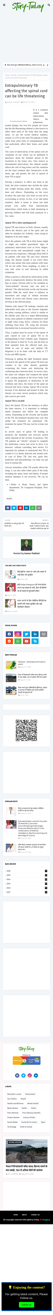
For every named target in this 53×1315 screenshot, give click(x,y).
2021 (27, 892)
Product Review (13, 1118)
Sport (43, 1122)
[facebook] (9, 634)
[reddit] (9, 641)
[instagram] (18, 634)
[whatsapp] (18, 641)
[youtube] (26, 641)
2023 (27, 884)
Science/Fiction (29, 1118)
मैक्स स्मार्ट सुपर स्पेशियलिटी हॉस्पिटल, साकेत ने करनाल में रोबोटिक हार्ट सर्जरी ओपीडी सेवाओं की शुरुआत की (32, 690)
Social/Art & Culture (29, 1122)
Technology (11, 1127)
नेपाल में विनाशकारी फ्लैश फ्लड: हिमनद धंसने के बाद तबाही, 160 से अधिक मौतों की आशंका (32, 676)
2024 (27, 879)
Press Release (13, 1113)
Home (7, 75)
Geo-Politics (12, 1099)
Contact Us (35, 1215)
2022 (27, 888)
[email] (43, 634)
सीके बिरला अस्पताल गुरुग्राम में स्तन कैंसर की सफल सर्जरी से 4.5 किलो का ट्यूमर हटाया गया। (32, 847)
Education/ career (14, 1094)
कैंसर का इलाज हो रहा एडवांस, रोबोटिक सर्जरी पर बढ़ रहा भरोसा (31, 809)
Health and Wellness (15, 1104)
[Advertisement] (26, 30)
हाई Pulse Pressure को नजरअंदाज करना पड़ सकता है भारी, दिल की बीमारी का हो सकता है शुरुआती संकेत (31, 587)
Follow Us (26, 1304)
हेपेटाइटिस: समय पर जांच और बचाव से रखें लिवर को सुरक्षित (31, 573)
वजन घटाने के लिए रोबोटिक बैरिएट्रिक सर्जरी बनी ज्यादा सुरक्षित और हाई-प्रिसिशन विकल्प (31, 603)
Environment (30, 1094)
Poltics (33, 1108)
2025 (27, 875)
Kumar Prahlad (13, 102)
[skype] (35, 641)
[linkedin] (35, 634)
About (24, 1215)
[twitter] (26, 634)
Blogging (46, 1220)
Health (13, 75)
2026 (27, 871)
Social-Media (12, 1122)
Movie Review (12, 1108)
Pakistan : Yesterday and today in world (32, 663)
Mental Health (32, 1104)
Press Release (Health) (31, 1113)
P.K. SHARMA (13, 1174)
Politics (24, 1108)
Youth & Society (26, 1127)
